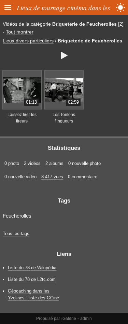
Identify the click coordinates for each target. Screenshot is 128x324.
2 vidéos (32, 163)
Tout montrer (19, 32)
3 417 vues (52, 176)
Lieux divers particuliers (28, 40)
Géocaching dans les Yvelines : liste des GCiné (33, 294)
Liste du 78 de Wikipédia (32, 267)
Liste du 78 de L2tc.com (32, 279)
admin (86, 318)
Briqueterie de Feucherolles (84, 24)
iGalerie (68, 318)
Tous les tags (16, 233)
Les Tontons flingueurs (64, 118)
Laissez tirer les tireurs (22, 118)
